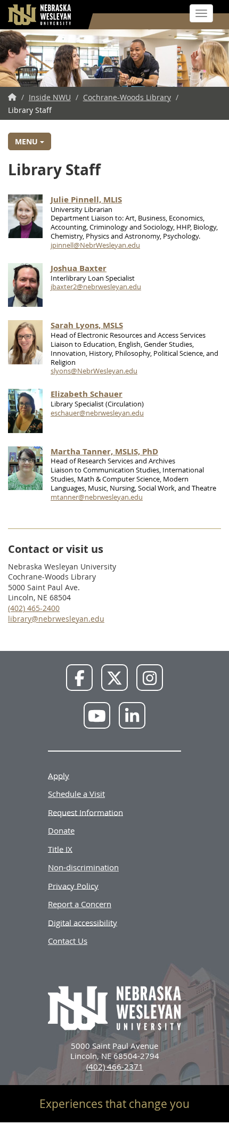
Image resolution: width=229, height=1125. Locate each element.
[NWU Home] (12, 97)
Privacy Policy (73, 885)
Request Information (85, 811)
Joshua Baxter (79, 268)
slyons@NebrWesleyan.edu (94, 371)
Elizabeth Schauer (86, 394)
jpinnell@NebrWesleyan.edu (95, 245)
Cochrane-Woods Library (127, 97)
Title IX (60, 848)
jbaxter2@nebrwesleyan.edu (96, 286)
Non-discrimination (83, 867)
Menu (27, 141)
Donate (61, 830)
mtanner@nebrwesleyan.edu (97, 497)
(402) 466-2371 (114, 1066)
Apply (58, 775)
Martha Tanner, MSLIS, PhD (104, 451)
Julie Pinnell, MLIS (86, 199)
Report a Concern (79, 904)
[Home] (40, 15)
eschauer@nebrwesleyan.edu (97, 413)
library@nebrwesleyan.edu (56, 619)
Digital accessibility (82, 922)
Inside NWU (50, 97)
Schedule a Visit (76, 793)
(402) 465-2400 (34, 608)
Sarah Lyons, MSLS (87, 325)
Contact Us (67, 940)
